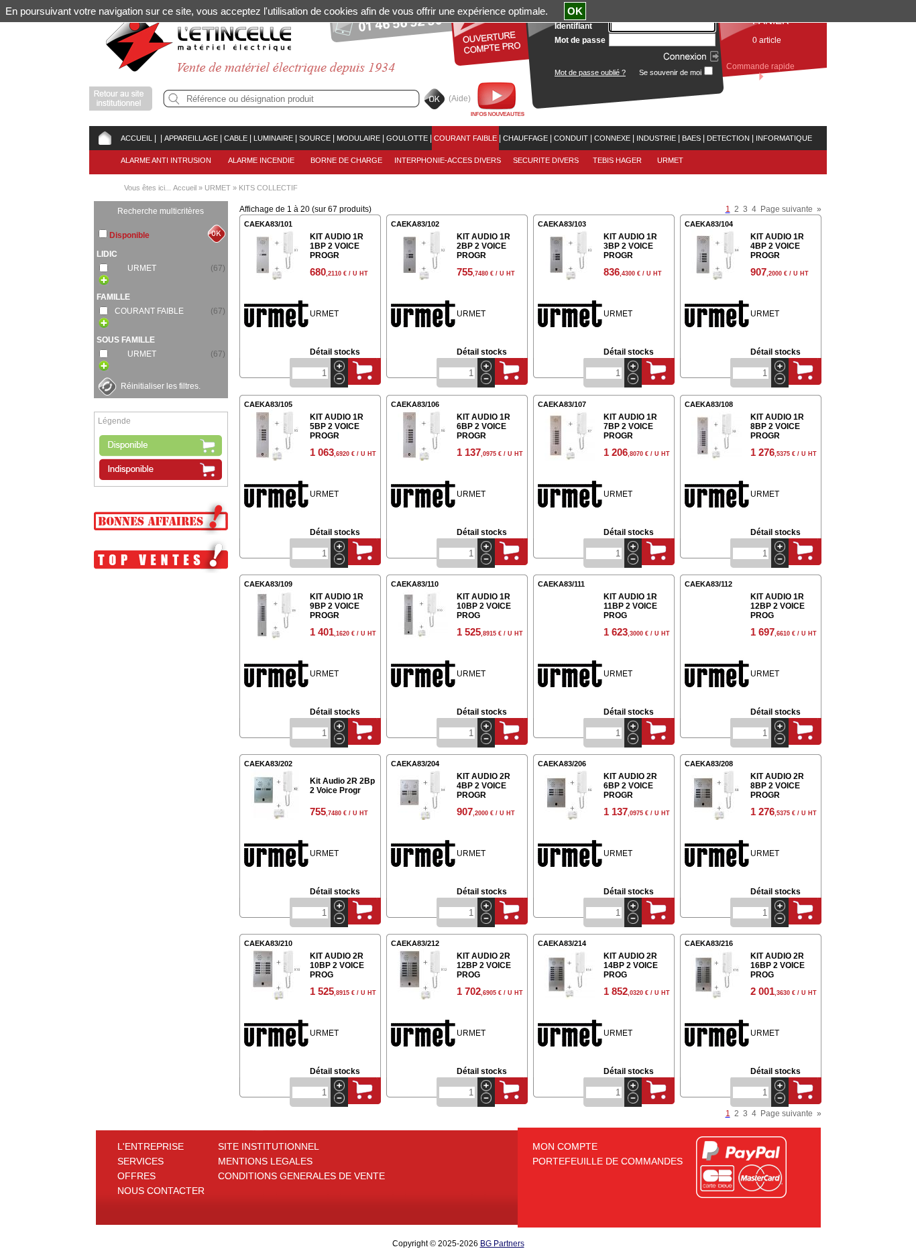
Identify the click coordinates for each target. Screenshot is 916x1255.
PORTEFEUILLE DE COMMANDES (607, 1161)
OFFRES (136, 1176)
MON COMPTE (564, 1146)
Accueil (184, 188)
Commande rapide (760, 66)
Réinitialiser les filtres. (161, 386)
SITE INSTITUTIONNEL (268, 1146)
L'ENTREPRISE (150, 1146)
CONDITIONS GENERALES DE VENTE (301, 1176)
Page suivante (786, 209)
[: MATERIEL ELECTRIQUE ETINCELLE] (158, 138)
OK (575, 11)
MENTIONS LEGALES (265, 1161)
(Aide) (460, 98)
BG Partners (502, 1243)
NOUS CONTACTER (161, 1190)
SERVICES (140, 1161)
